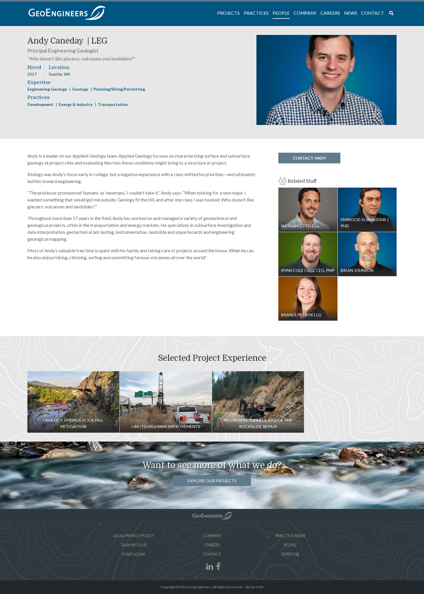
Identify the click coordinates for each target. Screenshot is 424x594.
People (290, 545)
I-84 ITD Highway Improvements (166, 402)
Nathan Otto (307, 210)
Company (212, 535)
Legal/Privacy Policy (133, 535)
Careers (212, 545)
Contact (212, 554)
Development (40, 104)
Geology (80, 89)
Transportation (113, 104)
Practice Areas (290, 535)
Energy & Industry (76, 104)
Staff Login (133, 554)
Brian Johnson (367, 254)
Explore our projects (212, 480)
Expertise (290, 554)
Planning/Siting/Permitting (119, 89)
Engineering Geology (47, 89)
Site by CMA (254, 587)
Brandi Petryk (307, 299)
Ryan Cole (307, 254)
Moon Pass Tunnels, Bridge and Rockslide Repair (258, 402)
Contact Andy (309, 158)
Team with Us (134, 545)
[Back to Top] (212, 515)
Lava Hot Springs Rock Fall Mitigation (73, 402)
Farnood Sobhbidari (367, 210)
